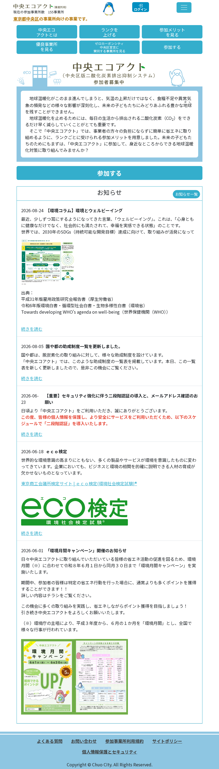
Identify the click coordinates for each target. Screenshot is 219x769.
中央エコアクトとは (46, 32)
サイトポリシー (167, 741)
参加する (172, 47)
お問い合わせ (84, 741)
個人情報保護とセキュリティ (109, 751)
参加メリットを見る (172, 32)
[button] (109, 173)
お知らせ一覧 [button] (186, 194)
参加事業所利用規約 (124, 741)
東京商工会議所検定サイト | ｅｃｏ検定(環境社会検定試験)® (79, 483)
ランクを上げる (109, 32)
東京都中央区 (26, 18)
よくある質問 (49, 741)
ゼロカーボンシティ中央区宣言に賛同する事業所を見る (109, 47)
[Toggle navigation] (184, 7)
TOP (209, 759)
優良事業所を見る (46, 46)
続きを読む (31, 329)
